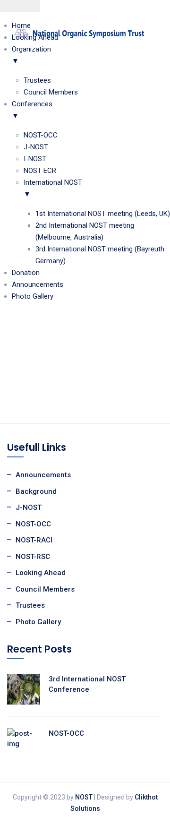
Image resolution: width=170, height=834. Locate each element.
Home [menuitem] (21, 25)
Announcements (43, 475)
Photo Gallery (38, 622)
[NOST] (79, 33)
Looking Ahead (41, 572)
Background (36, 491)
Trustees (30, 605)
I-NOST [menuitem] (35, 159)
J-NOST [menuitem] (36, 147)
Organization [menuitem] (31, 55)
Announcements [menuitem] (37, 284)
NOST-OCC (33, 524)
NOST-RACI (34, 540)
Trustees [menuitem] (37, 80)
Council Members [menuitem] (51, 92)
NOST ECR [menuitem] (40, 170)
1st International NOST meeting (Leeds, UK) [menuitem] (102, 213)
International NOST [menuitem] (53, 188)
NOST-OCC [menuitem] (41, 135)
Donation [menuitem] (26, 272)
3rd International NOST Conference (87, 684)
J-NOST (29, 507)
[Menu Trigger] (20, 6)
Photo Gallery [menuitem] (32, 296)
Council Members (45, 589)
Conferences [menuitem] (32, 110)
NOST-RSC (33, 556)
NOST (84, 797)
